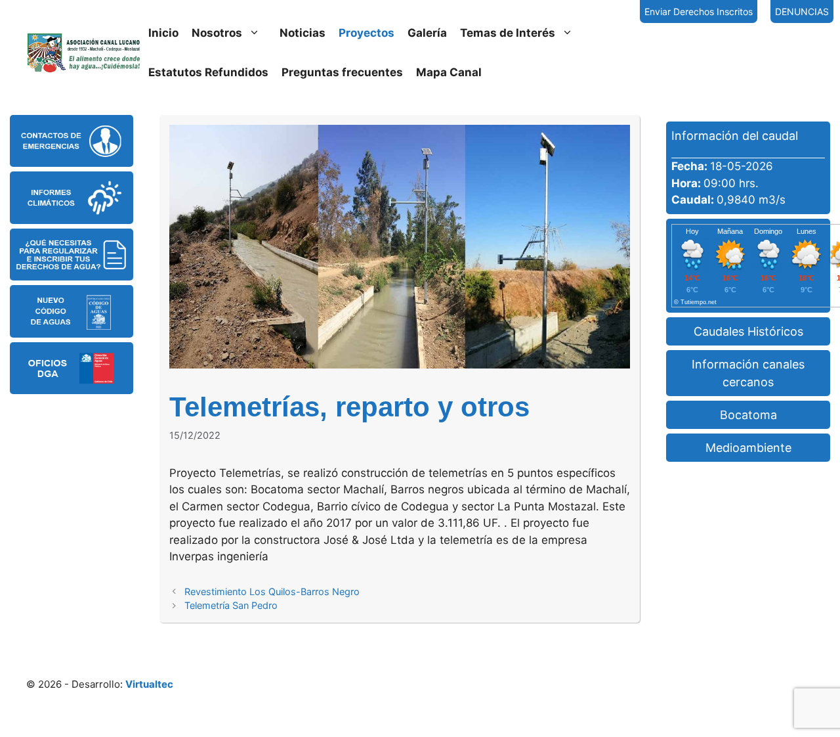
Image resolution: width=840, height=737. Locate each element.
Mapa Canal (449, 72)
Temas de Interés (507, 32)
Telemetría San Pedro (231, 605)
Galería (427, 32)
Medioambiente (748, 448)
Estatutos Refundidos (208, 72)
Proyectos (366, 32)
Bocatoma (748, 415)
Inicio (163, 32)
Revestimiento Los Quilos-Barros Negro (272, 591)
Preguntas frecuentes (342, 72)
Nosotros (217, 32)
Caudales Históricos (748, 331)
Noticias (303, 32)
